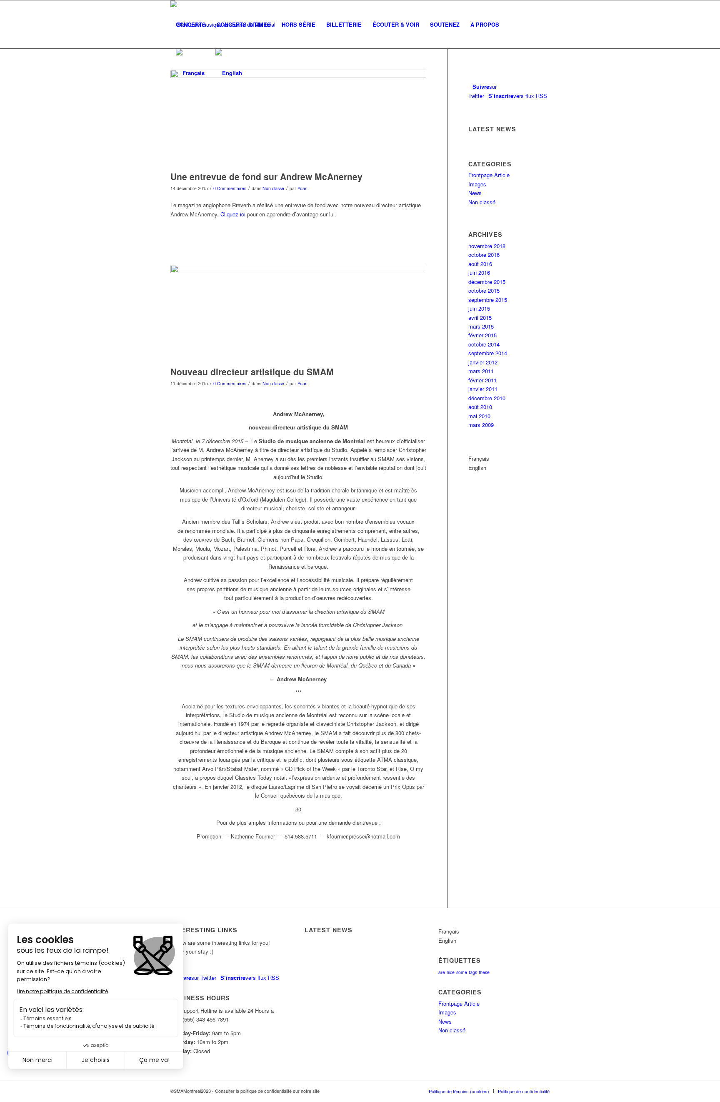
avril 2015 (480, 317)
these (484, 972)
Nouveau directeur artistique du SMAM (252, 371)
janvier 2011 (483, 389)
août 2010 (480, 407)
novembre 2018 (486, 246)
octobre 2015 (484, 290)
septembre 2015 (487, 300)
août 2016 (480, 264)
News (475, 193)
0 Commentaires (229, 188)
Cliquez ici (232, 214)
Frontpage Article (489, 175)
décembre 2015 (486, 282)
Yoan (303, 188)
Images (477, 184)
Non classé (273, 188)
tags (473, 972)
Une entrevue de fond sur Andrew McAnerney (266, 176)
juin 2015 (479, 308)
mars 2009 (481, 425)
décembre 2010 (486, 398)
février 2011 (482, 380)
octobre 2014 (484, 344)
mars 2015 (481, 326)
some (461, 972)
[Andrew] (298, 118)
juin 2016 (479, 272)
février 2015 (482, 335)
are (441, 972)
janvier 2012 (483, 362)
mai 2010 (479, 416)
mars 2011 (481, 371)
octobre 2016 (484, 255)
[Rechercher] (513, 24)
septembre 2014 (487, 353)
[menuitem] (190, 24)
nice (451, 972)
